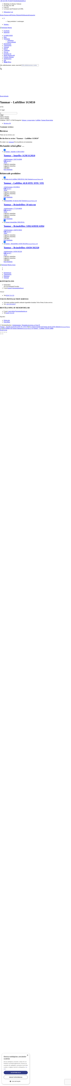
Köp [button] (5, 169)
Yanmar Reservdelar (47, 120)
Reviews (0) (7, 123)
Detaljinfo (9, 169)
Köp (2, 115)
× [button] (27, 1055)
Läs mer (6, 167)
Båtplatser (7, 276)
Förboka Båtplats (16, 15)
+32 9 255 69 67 (11, 304)
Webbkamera (25, 15)
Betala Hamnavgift (5, 15)
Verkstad (6, 277)
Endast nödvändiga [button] (15, 1077)
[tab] (37, 123)
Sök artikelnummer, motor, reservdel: (10, 65)
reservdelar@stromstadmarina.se (17, 311)
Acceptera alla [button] (16, 1072)
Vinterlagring (7, 274)
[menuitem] (37, 35)
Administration (16, 325)
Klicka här (7, 320)
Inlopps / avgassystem (28, 120)
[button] (4, 117)
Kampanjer (32, 15)
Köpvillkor (7, 322)
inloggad (11, 142)
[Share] (37, 150)
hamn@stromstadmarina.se (16, 288)
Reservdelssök (4, 96)
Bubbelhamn (7, 272)
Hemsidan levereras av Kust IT (31, 325)
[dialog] (16, 1068)
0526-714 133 (10, 295)
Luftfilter (37, 120)
